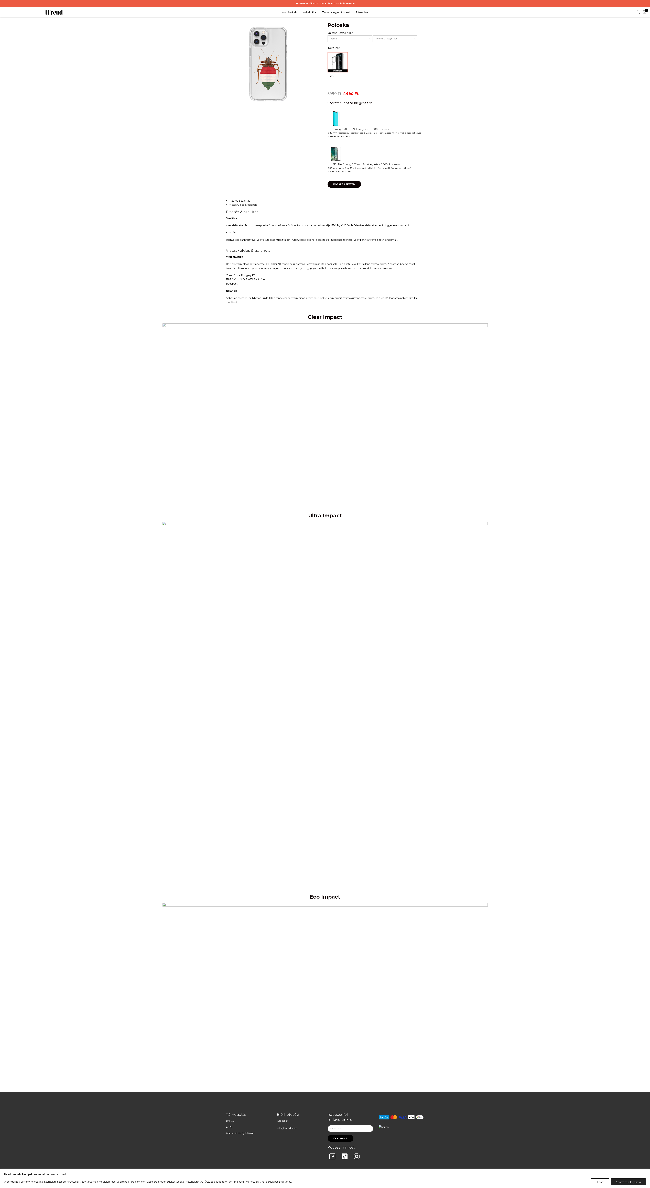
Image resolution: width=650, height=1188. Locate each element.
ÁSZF (229, 1127)
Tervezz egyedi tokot (336, 12)
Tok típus (334, 48)
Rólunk (230, 1121)
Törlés (331, 76)
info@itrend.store (356, 298)
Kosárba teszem (344, 184)
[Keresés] (638, 12)
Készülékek (289, 12)
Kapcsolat (282, 1120)
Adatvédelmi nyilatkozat (240, 1133)
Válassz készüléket (340, 33)
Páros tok (362, 12)
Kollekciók (309, 12)
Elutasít (600, 1182)
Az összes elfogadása (628, 1182)
